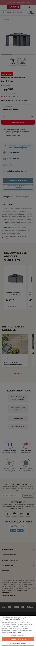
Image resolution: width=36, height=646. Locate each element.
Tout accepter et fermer (18, 639)
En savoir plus (16, 632)
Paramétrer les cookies (18, 643)
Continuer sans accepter (18, 635)
